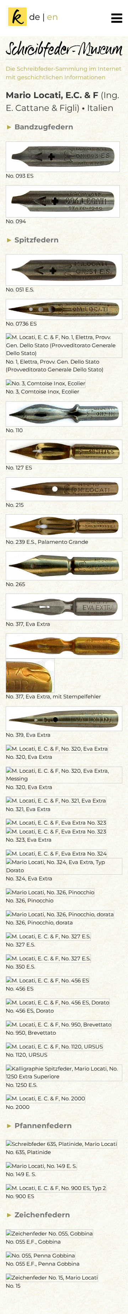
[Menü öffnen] (117, 18)
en (52, 17)
